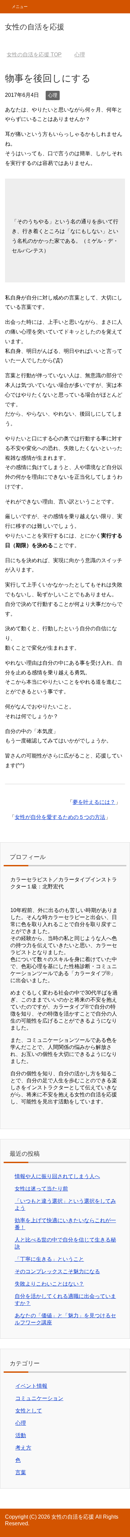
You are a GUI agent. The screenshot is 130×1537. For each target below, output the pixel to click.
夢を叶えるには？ (94, 802)
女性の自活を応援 (34, 27)
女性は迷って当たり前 (41, 1188)
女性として (28, 1410)
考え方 (23, 1448)
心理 (52, 95)
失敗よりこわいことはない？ (49, 1284)
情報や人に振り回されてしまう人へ (57, 1176)
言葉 (20, 1472)
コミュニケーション (39, 1398)
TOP (34, 54)
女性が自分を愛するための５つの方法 (60, 817)
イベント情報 (31, 1386)
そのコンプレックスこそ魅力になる (57, 1271)
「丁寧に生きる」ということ (49, 1259)
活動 (20, 1435)
